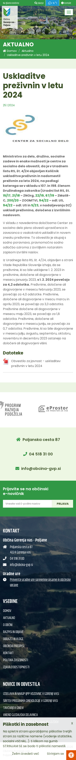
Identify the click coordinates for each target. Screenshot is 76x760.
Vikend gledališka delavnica (20, 715)
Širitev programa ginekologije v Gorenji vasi (30, 701)
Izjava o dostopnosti (16, 667)
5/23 (34, 205)
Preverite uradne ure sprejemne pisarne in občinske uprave (40, 582)
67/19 (49, 195)
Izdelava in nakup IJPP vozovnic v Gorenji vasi (31, 694)
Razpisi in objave (13, 632)
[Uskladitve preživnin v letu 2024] (38, 130)
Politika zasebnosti (15, 660)
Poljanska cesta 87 (41, 439)
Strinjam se (55, 753)
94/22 (44, 200)
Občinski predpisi (13, 646)
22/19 (39, 195)
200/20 (13, 200)
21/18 (16, 195)
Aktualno (28, 51)
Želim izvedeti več (25, 753)
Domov (11, 51)
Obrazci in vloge (13, 639)
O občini (7, 625)
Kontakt (8, 653)
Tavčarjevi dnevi (13, 708)
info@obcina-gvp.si (41, 468)
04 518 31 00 (41, 454)
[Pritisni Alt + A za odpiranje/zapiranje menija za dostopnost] (71, 755)
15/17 (7, 195)
